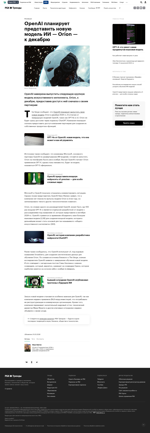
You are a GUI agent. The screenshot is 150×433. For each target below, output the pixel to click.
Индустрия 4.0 (52, 135)
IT (119, 8)
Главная (36, 8)
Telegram (100, 379)
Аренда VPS (123, 384)
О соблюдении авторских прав (35, 425)
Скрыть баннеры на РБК (77, 379)
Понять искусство (110, 8)
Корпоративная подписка (77, 384)
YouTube (100, 384)
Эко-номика (51, 396)
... (127, 2)
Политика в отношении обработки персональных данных (63, 425)
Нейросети (72, 8)
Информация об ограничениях (14, 425)
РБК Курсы (122, 393)
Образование (51, 390)
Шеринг (50, 384)
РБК (7, 8)
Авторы (27, 339)
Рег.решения (123, 387)
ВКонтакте (101, 382)
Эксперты (40, 339)
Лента (45, 8)
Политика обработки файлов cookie (94, 425)
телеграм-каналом (46, 318)
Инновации (28, 18)
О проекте (8, 388)
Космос (82, 8)
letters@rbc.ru (100, 412)
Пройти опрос (129, 123)
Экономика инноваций (54, 174)
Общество (50, 379)
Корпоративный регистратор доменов (132, 382)
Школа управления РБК (127, 396)
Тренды (17, 8)
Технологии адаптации (58, 8)
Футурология (51, 382)
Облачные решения (125, 379)
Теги (33, 339)
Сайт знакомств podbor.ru (128, 390)
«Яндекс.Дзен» (102, 387)
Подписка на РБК (74, 382)
